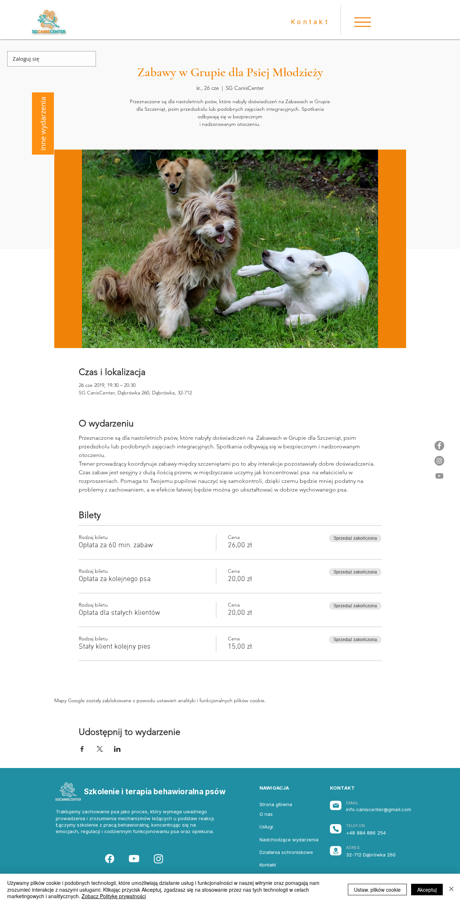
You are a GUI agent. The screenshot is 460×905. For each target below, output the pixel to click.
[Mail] (335, 805)
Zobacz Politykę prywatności (114, 896)
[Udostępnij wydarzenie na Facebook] (82, 749)
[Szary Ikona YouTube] (439, 476)
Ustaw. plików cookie (377, 889)
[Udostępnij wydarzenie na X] (99, 749)
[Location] (335, 850)
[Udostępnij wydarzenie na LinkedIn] (117, 749)
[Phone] (335, 828)
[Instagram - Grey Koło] (439, 461)
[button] (362, 22)
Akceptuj (427, 889)
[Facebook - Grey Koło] (439, 446)
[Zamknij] (451, 889)
